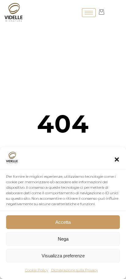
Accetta (63, 222)
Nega (63, 238)
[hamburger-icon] (89, 12)
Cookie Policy (36, 270)
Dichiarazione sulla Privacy (74, 270)
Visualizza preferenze (63, 255)
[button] (117, 159)
